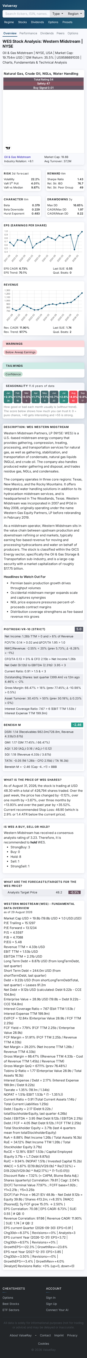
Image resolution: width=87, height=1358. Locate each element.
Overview (9, 33)
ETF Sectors (11, 1310)
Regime (9, 22)
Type (56, 14)
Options (53, 22)
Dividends (37, 22)
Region (73, 14)
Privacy (72, 1335)
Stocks (22, 22)
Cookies (43, 1343)
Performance (28, 33)
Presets (67, 22)
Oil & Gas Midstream (17, 157)
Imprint (59, 1335)
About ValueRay (21, 1335)
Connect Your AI (57, 1310)
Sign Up (51, 1303)
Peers (60, 33)
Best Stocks (11, 1303)
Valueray (10, 6)
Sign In (51, 1297)
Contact (45, 1335)
